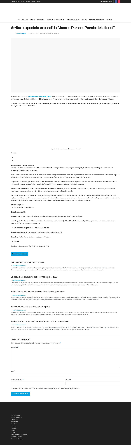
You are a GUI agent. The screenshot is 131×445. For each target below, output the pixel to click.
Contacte (38, 1)
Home (18, 19)
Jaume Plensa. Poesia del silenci (39, 96)
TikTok (13, 432)
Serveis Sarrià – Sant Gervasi (55, 19)
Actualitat (25, 19)
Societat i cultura (53, 33)
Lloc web (68, 379)
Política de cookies (16, 415)
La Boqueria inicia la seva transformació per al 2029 (34, 277)
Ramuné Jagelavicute (19, 265)
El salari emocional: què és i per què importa (30, 306)
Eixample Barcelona (16, 436)
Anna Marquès (21, 33)
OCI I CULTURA (40, 19)
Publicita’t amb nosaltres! (96, 19)
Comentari (15, 347)
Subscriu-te (14, 419)
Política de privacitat (16, 417)
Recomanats (14, 421)
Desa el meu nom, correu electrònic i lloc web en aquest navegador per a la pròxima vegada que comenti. (46, 388)
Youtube (13, 430)
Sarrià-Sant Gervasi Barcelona (19, 434)
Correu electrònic (17, 380)
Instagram (13, 426)
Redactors (14, 424)
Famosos (32, 19)
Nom (13, 371)
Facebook (13, 428)
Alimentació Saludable (73, 19)
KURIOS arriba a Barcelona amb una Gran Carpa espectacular (38, 292)
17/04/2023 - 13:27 (34, 33)
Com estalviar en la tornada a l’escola (27, 262)
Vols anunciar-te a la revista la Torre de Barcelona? (23, 1)
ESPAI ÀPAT (84, 19)
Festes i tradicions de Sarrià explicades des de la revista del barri (39, 321)
